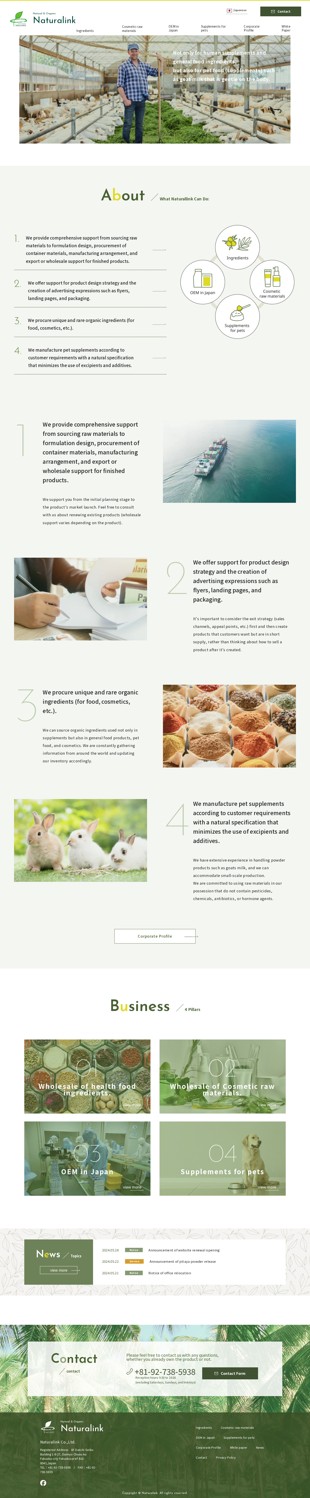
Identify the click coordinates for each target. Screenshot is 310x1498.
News (260, 1447)
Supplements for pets (213, 28)
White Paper (286, 28)
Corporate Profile (252, 28)
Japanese (240, 10)
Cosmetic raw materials (132, 28)
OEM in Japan (174, 28)
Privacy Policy (226, 1457)
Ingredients (85, 30)
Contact (201, 1457)
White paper (238, 1447)
